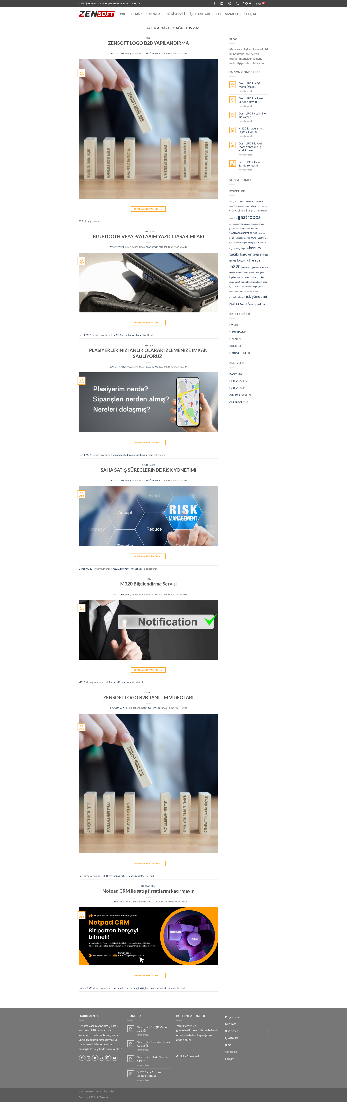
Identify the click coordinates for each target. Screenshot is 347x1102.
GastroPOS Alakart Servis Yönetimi (251, 163)
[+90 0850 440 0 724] (238, 3)
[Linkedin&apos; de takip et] (108, 1058)
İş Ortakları (200, 14)
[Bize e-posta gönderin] (101, 1058)
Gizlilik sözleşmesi (187, 1056)
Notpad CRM (148, 886)
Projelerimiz (130, 14)
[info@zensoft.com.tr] (222, 3)
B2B (148, 38)
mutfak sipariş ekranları (246, 272)
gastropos (249, 217)
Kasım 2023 (236, 373)
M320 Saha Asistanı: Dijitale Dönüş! (251, 130)
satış (252, 304)
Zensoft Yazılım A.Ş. (121, 53)
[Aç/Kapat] (266, 1017)
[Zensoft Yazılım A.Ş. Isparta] (215, 3)
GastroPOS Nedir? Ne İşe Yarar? (252, 115)
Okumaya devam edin (148, 209)
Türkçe (257, 3)
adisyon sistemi (236, 201)
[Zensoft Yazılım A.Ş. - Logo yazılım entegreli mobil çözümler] (97, 14)
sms (129, 682)
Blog (218, 14)
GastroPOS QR (250, 238)
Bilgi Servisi (176, 14)
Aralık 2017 (236, 401)
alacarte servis (244, 206)
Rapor (244, 286)
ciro (114, 988)
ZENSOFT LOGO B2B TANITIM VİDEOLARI (148, 697)
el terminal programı (250, 210)
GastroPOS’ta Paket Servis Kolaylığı (251, 99)
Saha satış (125, 335)
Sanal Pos (233, 14)
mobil (131, 875)
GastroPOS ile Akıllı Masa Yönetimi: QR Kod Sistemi (251, 147)
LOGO (124, 875)
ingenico (245, 248)
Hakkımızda (86, 1091)
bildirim (109, 682)
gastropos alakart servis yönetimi (243, 228)
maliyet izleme (254, 267)
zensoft (139, 875)
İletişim (250, 14)
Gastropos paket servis (243, 232)
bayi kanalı (114, 875)
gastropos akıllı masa (238, 224)
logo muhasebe (248, 260)
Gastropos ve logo (246, 242)
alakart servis (257, 206)
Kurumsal (153, 14)
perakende (248, 282)
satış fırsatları (167, 988)
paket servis (251, 277)
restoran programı (255, 286)
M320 (152, 231)
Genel (145, 231)
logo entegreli (134, 454)
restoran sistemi (236, 291)
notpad (154, 988)
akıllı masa (248, 201)
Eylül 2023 (236, 387)
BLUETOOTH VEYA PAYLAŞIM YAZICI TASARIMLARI (148, 236)
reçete (247, 291)
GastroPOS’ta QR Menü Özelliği (250, 84)
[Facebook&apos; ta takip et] (243, 3)
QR (230, 286)
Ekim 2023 (236, 380)
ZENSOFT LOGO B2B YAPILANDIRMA (148, 43)
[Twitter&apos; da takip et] (250, 3)
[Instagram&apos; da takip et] (246, 3)
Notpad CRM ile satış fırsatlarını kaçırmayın (148, 891)
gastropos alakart (256, 224)
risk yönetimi (127, 568)
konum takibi (119, 454)
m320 (116, 335)
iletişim (109, 1091)
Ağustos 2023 (238, 394)
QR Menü (237, 286)
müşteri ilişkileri (142, 988)
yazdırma (137, 335)
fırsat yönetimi (124, 988)
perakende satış (260, 282)
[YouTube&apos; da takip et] (114, 1058)
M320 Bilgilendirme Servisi (148, 583)
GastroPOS (236, 331)
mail (124, 682)
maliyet (244, 267)
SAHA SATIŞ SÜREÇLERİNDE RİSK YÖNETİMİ (148, 470)
